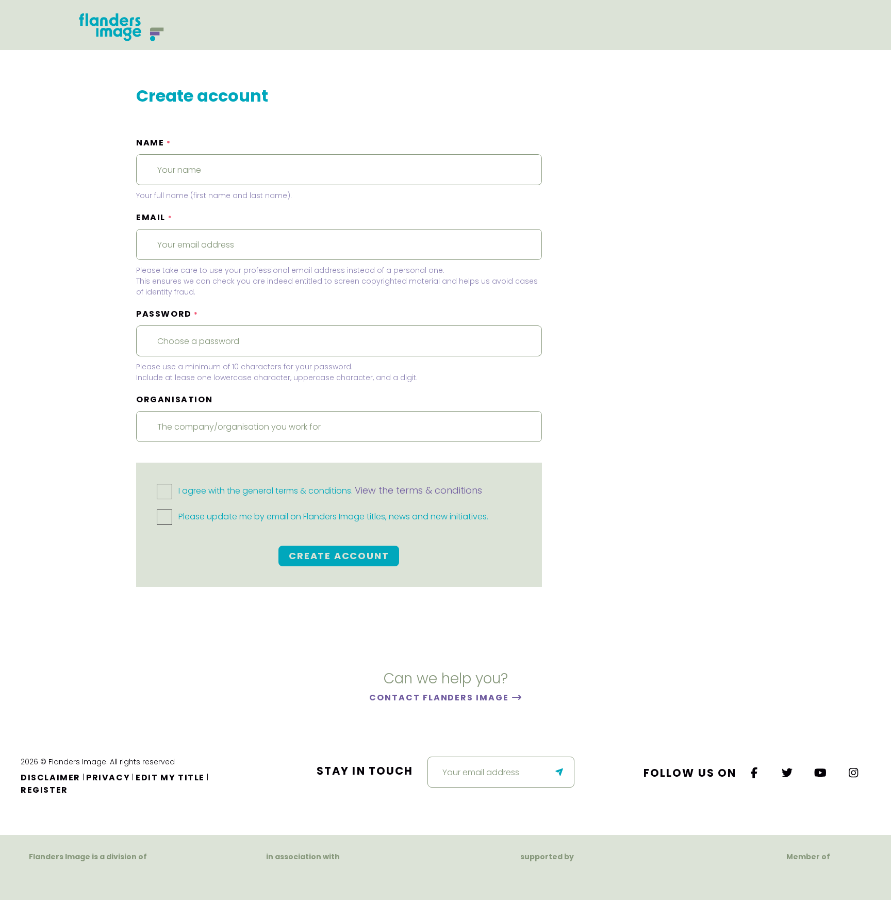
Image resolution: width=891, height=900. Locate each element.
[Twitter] (788, 772)
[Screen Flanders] (303, 876)
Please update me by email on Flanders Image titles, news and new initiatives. (332, 516)
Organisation (174, 399)
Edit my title (170, 777)
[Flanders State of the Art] (511, 876)
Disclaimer (50, 777)
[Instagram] (854, 772)
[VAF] (88, 876)
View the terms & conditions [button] (418, 490)
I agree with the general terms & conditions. (329, 491)
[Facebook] (754, 772)
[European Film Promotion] (808, 876)
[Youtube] (821, 772)
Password (167, 314)
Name (153, 143)
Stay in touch (365, 770)
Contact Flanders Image (440, 697)
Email (154, 217)
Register (44, 790)
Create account (339, 555)
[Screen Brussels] (600, 876)
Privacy (108, 777)
